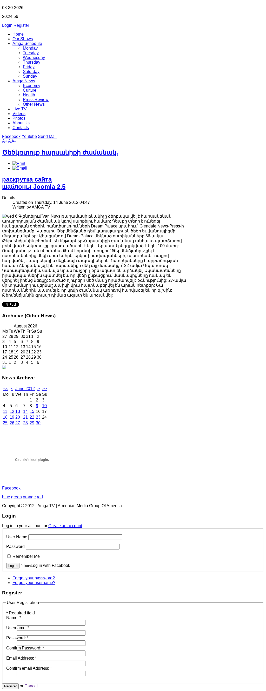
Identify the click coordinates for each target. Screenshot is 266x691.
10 (44, 406)
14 (25, 411)
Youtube (29, 136)
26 (12, 423)
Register (21, 25)
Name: (13, 617)
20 (17, 417)
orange (29, 497)
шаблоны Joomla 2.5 (33, 186)
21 (25, 417)
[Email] (19, 168)
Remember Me (26, 556)
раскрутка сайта (27, 179)
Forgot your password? (33, 578)
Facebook (11, 136)
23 (38, 417)
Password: (17, 638)
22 (32, 417)
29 (32, 423)
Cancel (31, 686)
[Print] (18, 163)
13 (17, 411)
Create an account (65, 526)
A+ (4, 141)
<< (5, 388)
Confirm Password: (25, 648)
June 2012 (25, 388)
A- (13, 141)
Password (15, 546)
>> (44, 388)
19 (12, 417)
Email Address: (21, 658)
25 (5, 423)
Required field (20, 613)
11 (5, 411)
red (40, 497)
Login (7, 25)
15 (32, 411)
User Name (16, 537)
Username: (17, 628)
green (16, 497)
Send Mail (47, 136)
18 (5, 417)
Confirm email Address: (29, 668)
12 (12, 411)
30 (38, 423)
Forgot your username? (33, 582)
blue (6, 497)
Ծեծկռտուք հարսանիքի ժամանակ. (60, 152)
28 (25, 423)
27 (17, 423)
